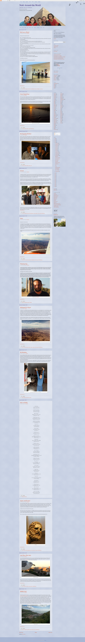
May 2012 (56, 148)
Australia (55, 94)
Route (25, 27)
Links (32, 27)
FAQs (30, 27)
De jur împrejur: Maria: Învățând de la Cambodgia (59, 56)
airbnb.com (26, 559)
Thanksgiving (23, 264)
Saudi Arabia (55, 120)
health (28, 213)
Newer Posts (21, 632)
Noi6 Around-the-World (30, 5)
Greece (54, 107)
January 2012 (56, 143)
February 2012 (57, 144)
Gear (27, 27)
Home (36, 632)
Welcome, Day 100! (56, 195)
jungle (61, 112)
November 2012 (57, 155)
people (29, 165)
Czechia (55, 100)
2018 (55, 179)
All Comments (56, 134)
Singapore (55, 121)
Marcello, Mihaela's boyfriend (23, 595)
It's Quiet (55, 200)
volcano (35, 629)
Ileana (54, 86)
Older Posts (50, 632)
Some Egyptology (24, 94)
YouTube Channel (56, 46)
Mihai (27, 128)
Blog (22, 27)
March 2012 (56, 145)
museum (35, 213)
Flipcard (24, 1)
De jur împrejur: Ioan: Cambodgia (57, 55)
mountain (34, 347)
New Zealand (55, 118)
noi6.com (57, 64)
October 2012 (57, 154)
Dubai (54, 101)
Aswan (22, 170)
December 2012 (57, 171)
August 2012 (56, 151)
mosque (31, 347)
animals (61, 100)
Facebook (58, 65)
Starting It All (55, 194)
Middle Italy (23, 591)
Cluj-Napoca (55, 76)
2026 (55, 186)
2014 (55, 174)
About (41, 27)
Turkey (54, 127)
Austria (54, 95)
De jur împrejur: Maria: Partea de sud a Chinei (59, 59)
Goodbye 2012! (55, 75)
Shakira (61, 95)
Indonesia (55, 110)
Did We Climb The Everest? (57, 203)
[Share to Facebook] (23, 87)
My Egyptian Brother (25, 134)
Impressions (55, 202)
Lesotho (55, 113)
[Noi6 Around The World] (59, 68)
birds (60, 102)
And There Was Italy (25, 555)
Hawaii (54, 108)
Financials (61, 93)
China (54, 99)
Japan (54, 112)
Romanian (38, 27)
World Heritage (32, 128)
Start (20, 27)
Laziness (55, 78)
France (54, 103)
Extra (43, 27)
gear (60, 110)
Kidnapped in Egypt (25, 307)
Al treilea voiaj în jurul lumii (57, 54)
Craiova (55, 77)
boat (22, 128)
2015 (55, 175)
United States (55, 129)
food (27, 213)
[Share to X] (22, 87)
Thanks (35, 27)
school (61, 118)
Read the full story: (22, 85)
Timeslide (39, 1)
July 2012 (56, 150)
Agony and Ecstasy (25, 500)
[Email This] (21, 87)
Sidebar (33, 1)
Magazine (27, 1)
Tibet (54, 126)
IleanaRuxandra (31, 213)
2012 (55, 142)
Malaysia (55, 116)
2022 (55, 182)
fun (60, 109)
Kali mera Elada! (24, 32)
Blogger (45, 640)
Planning (61, 94)
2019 (55, 180)
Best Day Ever (56, 214)
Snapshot (36, 1)
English (26, 128)
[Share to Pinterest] (24, 87)
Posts (55, 133)
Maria (26, 496)
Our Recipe (55, 199)
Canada (55, 98)
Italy (24, 496)
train (60, 121)
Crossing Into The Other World (57, 204)
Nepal (54, 117)
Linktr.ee (55, 47)
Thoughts (31, 302)
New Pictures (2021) (56, 45)
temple (29, 128)
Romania (55, 119)
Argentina (55, 93)
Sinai (21, 218)
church (24, 347)
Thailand (55, 125)
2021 (55, 181)
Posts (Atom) (23, 634)
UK (54, 128)
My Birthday (23, 352)
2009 (55, 138)
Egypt (24, 128)
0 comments (27, 33)
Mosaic (30, 1)
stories (31, 165)
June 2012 (56, 149)
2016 (55, 176)
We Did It (55, 38)
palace (35, 550)
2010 (55, 139)
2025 (55, 185)
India (54, 109)
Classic (21, 1)
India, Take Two (55, 201)
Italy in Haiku (24, 402)
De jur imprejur (55, 51)
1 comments (25, 308)
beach (22, 347)
